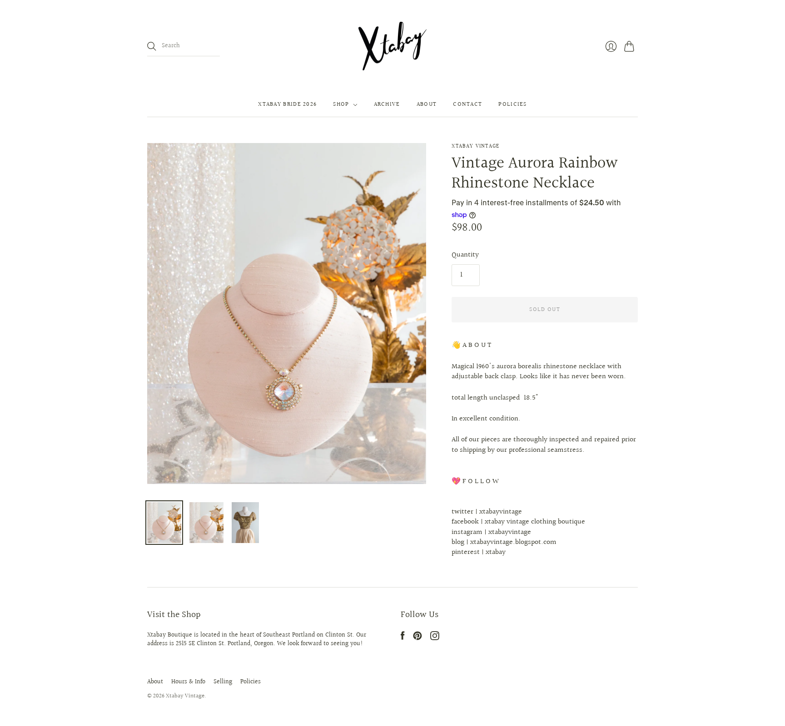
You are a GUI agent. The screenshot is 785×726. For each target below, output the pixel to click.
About (427, 104)
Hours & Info (188, 682)
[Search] (151, 46)
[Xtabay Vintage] (392, 46)
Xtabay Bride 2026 (287, 104)
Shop (341, 104)
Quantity (465, 255)
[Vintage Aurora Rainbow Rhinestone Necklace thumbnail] (164, 522)
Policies (512, 104)
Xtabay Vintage (475, 146)
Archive (387, 104)
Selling (223, 682)
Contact (467, 104)
